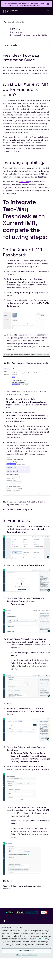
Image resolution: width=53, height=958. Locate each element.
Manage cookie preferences (26, 955)
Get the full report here (32, 5)
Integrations (17, 32)
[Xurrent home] (10, 11)
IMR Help (16, 29)
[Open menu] (47, 11)
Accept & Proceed (26, 950)
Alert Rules (24, 181)
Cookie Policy (43, 938)
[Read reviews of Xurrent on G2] (44, 912)
